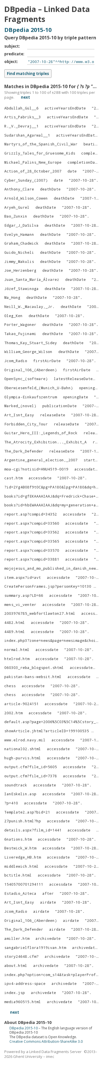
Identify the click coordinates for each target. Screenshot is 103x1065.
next (25, 97)
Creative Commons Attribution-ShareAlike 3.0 (46, 1041)
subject (11, 46)
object (10, 61)
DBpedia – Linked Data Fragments (47, 14)
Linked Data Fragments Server (55, 1051)
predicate (13, 53)
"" (82, 180)
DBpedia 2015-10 (28, 30)
